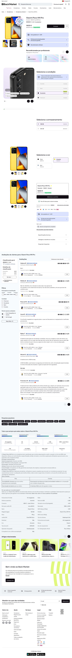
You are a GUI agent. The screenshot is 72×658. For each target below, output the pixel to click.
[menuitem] (17, 8)
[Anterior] (12, 173)
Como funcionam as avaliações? (8, 281)
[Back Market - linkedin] (6, 623)
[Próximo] (25, 173)
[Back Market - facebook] (9, 623)
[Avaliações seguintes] (69, 404)
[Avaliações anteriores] (65, 404)
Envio (15, 624)
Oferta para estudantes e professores (5, 616)
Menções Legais (40, 632)
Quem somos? (5, 613)
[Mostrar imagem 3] (22, 173)
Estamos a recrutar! (6, 620)
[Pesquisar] (19, 4)
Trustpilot (51, 613)
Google (7, 575)
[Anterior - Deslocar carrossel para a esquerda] (63, 52)
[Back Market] (9, 4)
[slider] (3, 295)
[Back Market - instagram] (3, 623)
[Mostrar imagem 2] (18, 173)
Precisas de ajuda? (58, 4)
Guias (15, 631)
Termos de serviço (41, 613)
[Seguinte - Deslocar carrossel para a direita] (67, 52)
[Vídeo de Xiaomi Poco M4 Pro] (13, 43)
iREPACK (52, 205)
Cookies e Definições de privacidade (41, 626)
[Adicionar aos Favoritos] (67, 26)
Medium (50, 615)
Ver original (32, 270)
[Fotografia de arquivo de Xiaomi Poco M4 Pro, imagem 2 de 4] (21, 43)
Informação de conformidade (63, 205)
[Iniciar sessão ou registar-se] (65, 4)
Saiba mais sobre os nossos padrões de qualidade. (44, 493)
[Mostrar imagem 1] (15, 173)
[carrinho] (69, 4)
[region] (47, 58)
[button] (19, 21)
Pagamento (16, 622)
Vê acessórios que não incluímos (45, 229)
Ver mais (22, 368)
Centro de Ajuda (17, 629)
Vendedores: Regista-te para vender (17, 614)
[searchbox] (36, 4)
